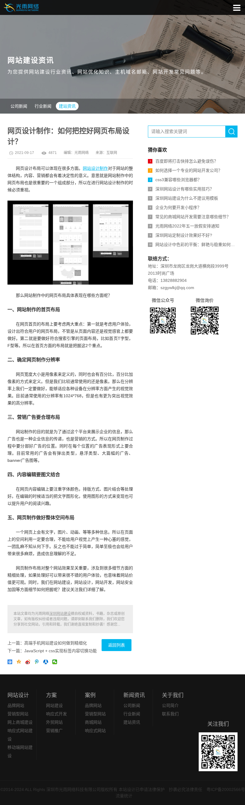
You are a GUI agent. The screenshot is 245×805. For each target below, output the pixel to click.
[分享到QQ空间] (20, 663)
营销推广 (54, 730)
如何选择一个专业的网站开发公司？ (186, 170)
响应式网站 (95, 730)
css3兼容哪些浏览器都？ (176, 179)
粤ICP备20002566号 (225, 789)
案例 (90, 695)
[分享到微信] (55, 663)
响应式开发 (56, 713)
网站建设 (54, 705)
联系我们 (170, 713)
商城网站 (93, 722)
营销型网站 (17, 713)
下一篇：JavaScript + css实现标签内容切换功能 (52, 650)
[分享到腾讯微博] (38, 663)
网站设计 (18, 695)
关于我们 (172, 695)
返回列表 (116, 645)
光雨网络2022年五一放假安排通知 (185, 226)
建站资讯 (67, 106)
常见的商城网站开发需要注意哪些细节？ (190, 216)
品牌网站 (15, 705)
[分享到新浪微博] (29, 663)
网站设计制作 (95, 168)
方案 (51, 695)
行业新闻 (43, 106)
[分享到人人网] (46, 663)
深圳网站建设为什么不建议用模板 (184, 198)
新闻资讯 (134, 695)
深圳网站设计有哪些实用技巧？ (182, 189)
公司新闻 (18, 106)
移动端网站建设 (20, 751)
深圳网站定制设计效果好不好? (181, 235)
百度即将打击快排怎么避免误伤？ (184, 161)
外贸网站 (54, 722)
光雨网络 (81, 153)
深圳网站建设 (60, 614)
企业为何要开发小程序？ (176, 207)
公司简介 (170, 705)
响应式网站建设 (20, 734)
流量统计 (124, 795)
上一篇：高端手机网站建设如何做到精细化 (47, 643)
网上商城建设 (20, 722)
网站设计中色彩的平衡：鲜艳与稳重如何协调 (193, 244)
